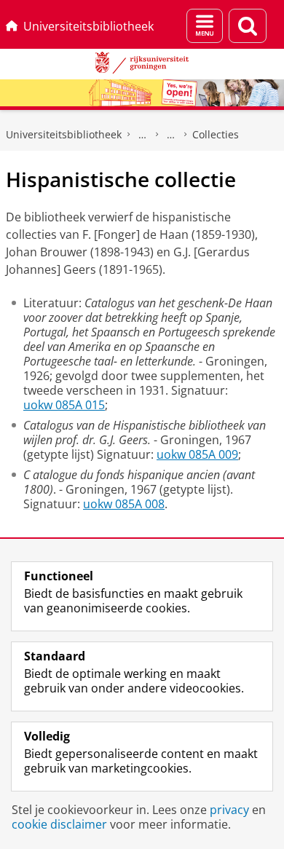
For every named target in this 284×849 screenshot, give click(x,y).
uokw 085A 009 (197, 454)
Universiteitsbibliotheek (88, 26)
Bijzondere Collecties (171, 134)
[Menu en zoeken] (204, 25)
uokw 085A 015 (64, 405)
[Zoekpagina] (247, 25)
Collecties (215, 134)
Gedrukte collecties (142, 134)
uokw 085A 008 (124, 504)
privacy (229, 809)
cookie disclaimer (59, 824)
